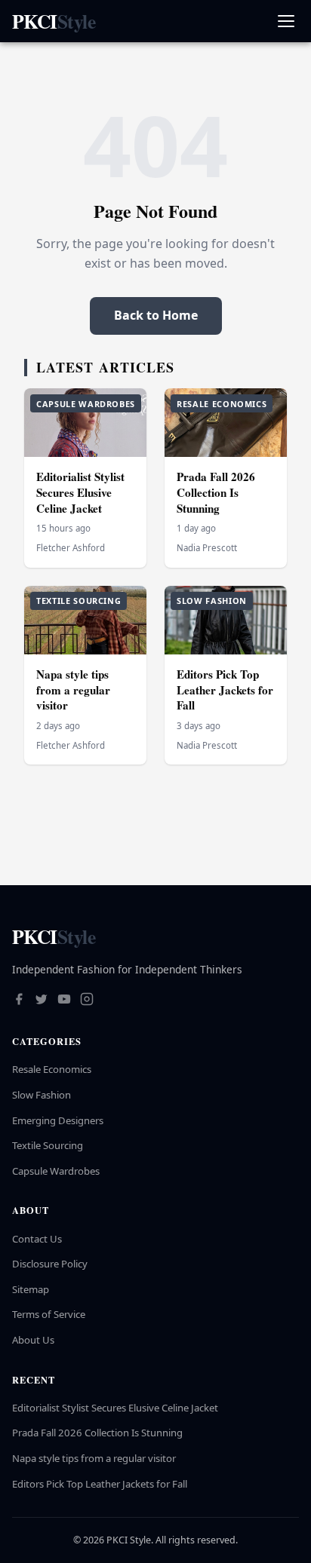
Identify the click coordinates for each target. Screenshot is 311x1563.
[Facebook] (19, 1000)
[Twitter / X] (41, 1000)
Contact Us (37, 1239)
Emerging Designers (57, 1120)
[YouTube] (64, 1000)
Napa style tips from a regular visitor (73, 689)
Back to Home (156, 315)
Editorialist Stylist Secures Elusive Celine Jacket (80, 492)
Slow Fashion (41, 1095)
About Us (33, 1340)
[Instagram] (87, 1000)
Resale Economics (51, 1069)
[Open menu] (286, 21)
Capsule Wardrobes (56, 1171)
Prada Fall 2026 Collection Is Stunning (216, 492)
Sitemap (30, 1289)
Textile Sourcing (47, 1145)
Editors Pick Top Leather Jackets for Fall (225, 689)
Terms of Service (48, 1314)
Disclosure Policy (50, 1263)
